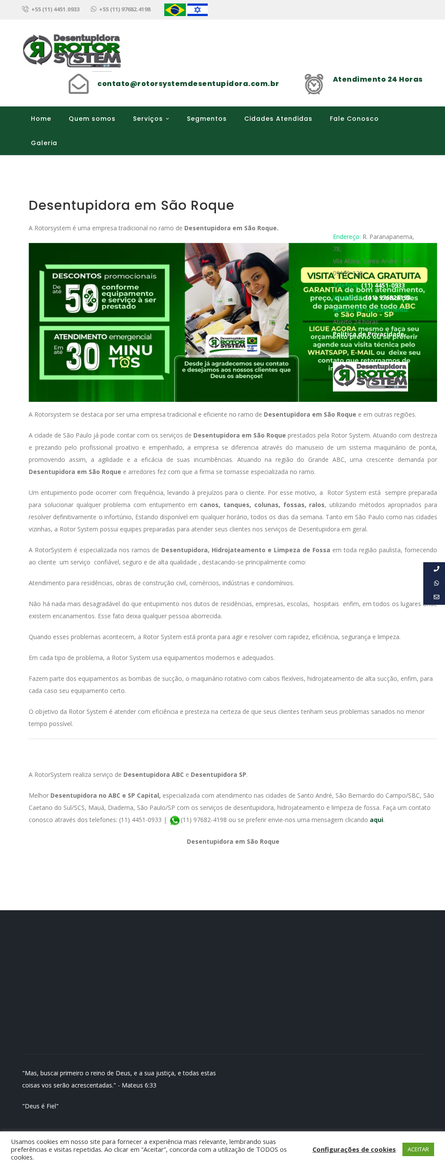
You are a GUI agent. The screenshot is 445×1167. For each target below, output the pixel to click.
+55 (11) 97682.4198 (124, 9)
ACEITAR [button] (418, 1149)
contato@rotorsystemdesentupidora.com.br (188, 84)
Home (41, 118)
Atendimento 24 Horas (378, 79)
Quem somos (92, 118)
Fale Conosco (354, 118)
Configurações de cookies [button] (354, 1149)
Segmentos (207, 118)
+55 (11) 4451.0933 (55, 9)
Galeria (44, 143)
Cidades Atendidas (278, 118)
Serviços (148, 118)
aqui (376, 820)
